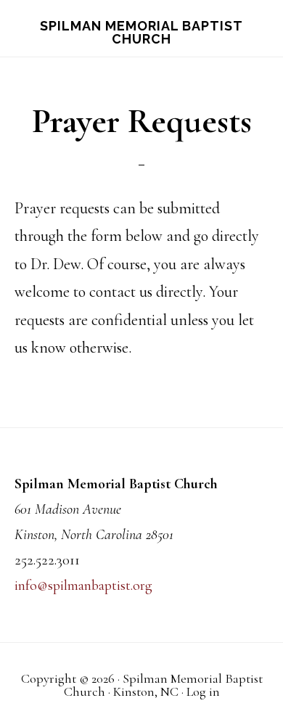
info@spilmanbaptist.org (83, 585)
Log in (203, 691)
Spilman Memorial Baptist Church (141, 32)
